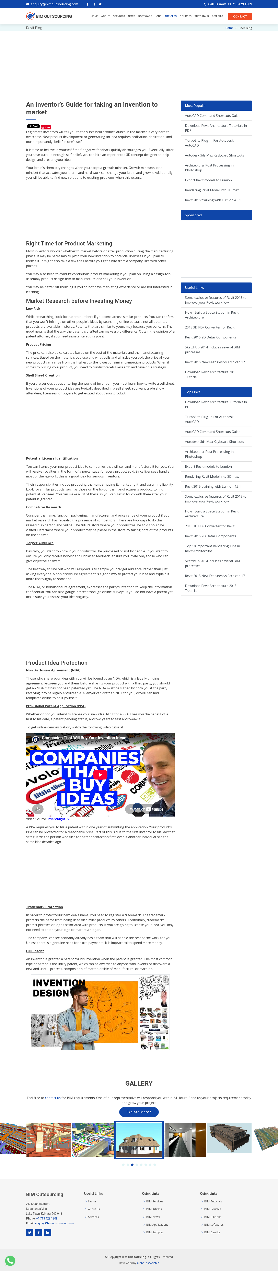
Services (119, 16)
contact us (53, 1098)
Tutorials (202, 16)
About (105, 16)
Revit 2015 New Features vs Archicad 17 (215, 362)
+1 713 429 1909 (239, 4)
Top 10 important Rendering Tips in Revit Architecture (212, 548)
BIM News (153, 1216)
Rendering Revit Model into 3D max (212, 190)
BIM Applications (157, 1224)
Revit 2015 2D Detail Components (210, 337)
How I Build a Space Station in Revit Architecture (212, 315)
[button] (123, 1165)
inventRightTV (58, 819)
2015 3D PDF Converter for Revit (209, 327)
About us (94, 1209)
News (131, 16)
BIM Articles (154, 1209)
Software (145, 16)
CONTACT (240, 16)
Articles (170, 16)
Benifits (217, 16)
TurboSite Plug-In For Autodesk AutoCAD (209, 143)
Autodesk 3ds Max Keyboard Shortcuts (214, 155)
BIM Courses (212, 1209)
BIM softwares (214, 1224)
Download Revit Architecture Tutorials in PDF (216, 128)
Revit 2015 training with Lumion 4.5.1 (213, 200)
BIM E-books (212, 1216)
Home (94, 16)
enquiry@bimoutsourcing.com (54, 4)
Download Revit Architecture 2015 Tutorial (210, 374)
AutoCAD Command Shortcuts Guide (212, 115)
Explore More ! (139, 1112)
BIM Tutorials (213, 1201)
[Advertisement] (139, 59)
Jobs (158, 16)
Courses (186, 16)
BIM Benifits (212, 1232)
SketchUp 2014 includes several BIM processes (212, 349)
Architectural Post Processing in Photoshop (209, 167)
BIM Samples (155, 1232)
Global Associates (148, 1263)
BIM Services (154, 1201)
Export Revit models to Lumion (208, 180)
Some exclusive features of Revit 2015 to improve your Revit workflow (215, 300)
